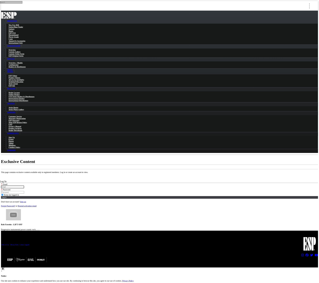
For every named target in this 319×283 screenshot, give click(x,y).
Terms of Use (5, 245)
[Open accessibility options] (3, 268)
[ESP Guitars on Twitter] (311, 256)
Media (10, 71)
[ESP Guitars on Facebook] (306, 256)
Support (11, 112)
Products (12, 21)
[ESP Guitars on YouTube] (315, 256)
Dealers (11, 88)
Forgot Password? (8, 206)
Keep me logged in (11, 195)
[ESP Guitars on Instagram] (302, 256)
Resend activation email (27, 206)
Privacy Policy (14, 245)
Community (13, 133)
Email (4, 184)
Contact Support (24, 245)
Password (5, 190)
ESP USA (10, 58)
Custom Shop (13, 46)
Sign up (23, 202)
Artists (11, 103)
